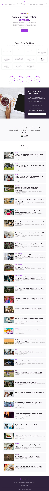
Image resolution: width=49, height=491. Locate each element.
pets (34, 4)
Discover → (24, 30)
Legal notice (23, 485)
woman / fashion (45, 4)
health (24, 4)
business (10, 4)
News (31, 4)
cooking (14, 4)
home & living (27, 4)
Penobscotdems (25, 479)
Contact (27, 485)
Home (2, 4)
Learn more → (31, 114)
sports (37, 4)
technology (41, 4)
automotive (6, 4)
